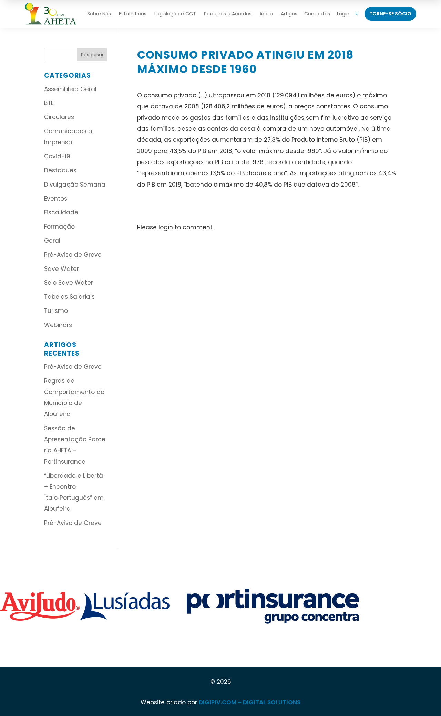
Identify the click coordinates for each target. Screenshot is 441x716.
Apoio (266, 13)
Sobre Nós (99, 13)
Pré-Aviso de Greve (73, 255)
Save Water (61, 269)
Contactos (317, 13)
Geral (52, 240)
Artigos (289, 13)
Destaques (60, 170)
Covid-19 (57, 156)
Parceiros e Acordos (228, 13)
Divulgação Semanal (75, 184)
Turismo (56, 311)
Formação (59, 226)
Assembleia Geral (70, 89)
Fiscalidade (61, 212)
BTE (49, 103)
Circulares (59, 117)
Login (343, 13)
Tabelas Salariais (69, 297)
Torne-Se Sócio (390, 13)
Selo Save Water (68, 282)
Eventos (55, 198)
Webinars (58, 325)
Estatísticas (132, 13)
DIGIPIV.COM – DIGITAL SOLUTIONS (249, 702)
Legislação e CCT (175, 13)
